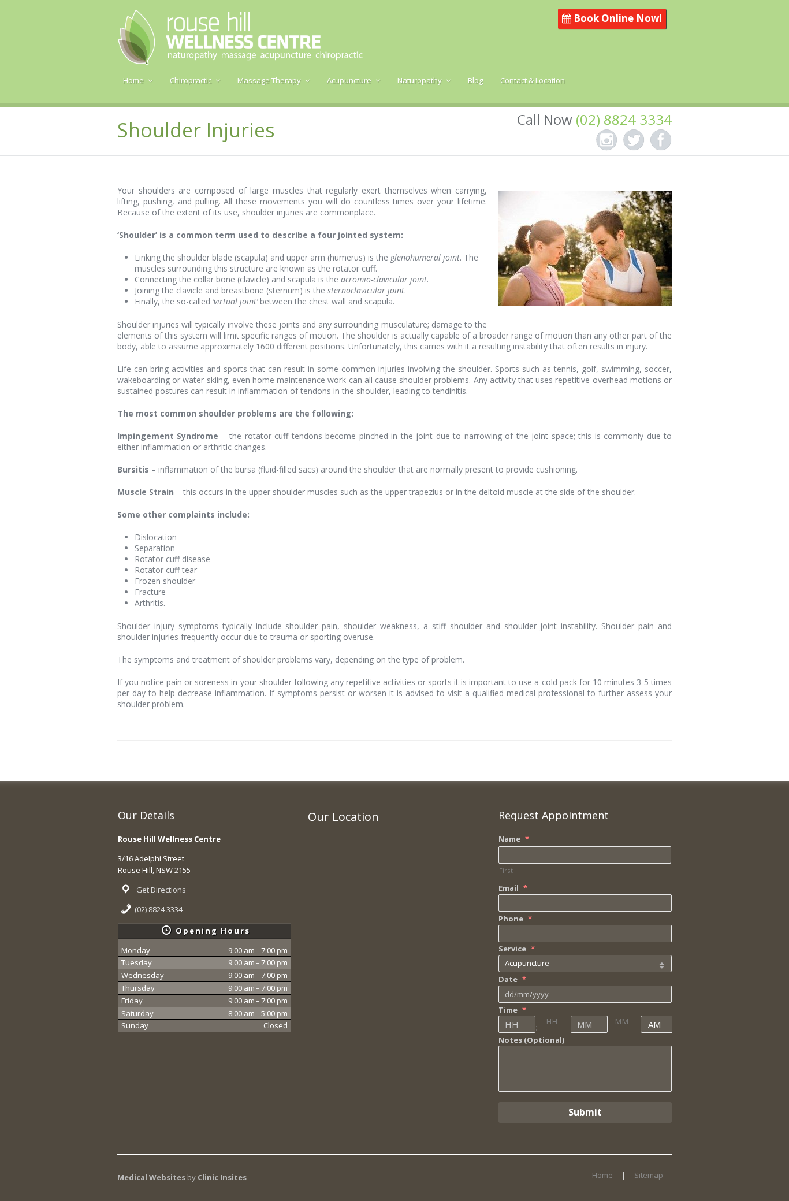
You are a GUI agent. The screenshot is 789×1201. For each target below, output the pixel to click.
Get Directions (161, 889)
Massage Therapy (269, 80)
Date (512, 979)
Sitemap (648, 1175)
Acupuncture (349, 80)
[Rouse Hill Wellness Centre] (240, 58)
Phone (515, 919)
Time (512, 1010)
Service (516, 949)
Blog (475, 80)
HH (551, 1022)
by (217, 1177)
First (506, 871)
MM (621, 1022)
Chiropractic (190, 80)
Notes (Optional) (531, 1040)
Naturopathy (419, 80)
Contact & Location (532, 80)
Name (513, 839)
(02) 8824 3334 (159, 909)
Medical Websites (152, 1177)
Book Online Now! (616, 18)
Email (512, 888)
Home (133, 80)
